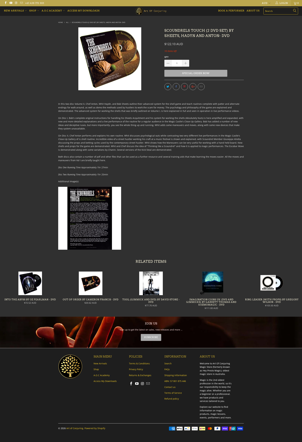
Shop (32, 10)
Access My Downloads (83, 10)
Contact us (170, 387)
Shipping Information (175, 375)
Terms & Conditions (139, 363)
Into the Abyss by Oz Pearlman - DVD (30, 283)
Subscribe (151, 337)
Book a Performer (231, 10)
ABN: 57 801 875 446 (175, 381)
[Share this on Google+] (192, 86)
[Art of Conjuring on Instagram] (16, 3)
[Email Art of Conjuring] (21, 3)
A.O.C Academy (52, 10)
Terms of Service (173, 392)
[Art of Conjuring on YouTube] (10, 3)
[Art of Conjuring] (151, 11)
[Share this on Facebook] (176, 86)
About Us (253, 10)
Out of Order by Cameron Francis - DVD (90, 283)
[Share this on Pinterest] (184, 86)
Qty (166, 57)
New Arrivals (14, 10)
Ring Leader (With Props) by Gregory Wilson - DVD (271, 283)
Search (168, 363)
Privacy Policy (136, 369)
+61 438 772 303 (34, 3)
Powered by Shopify (94, 428)
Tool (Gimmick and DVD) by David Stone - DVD (151, 283)
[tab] (151, 337)
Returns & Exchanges (140, 375)
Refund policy (171, 398)
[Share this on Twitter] (167, 86)
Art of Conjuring (74, 428)
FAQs (167, 369)
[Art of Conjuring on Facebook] (5, 3)
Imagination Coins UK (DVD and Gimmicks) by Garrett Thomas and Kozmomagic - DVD (211, 283)
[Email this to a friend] (201, 86)
